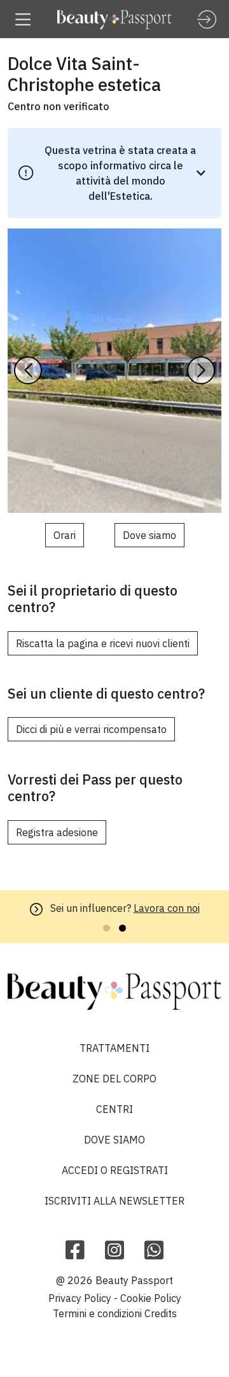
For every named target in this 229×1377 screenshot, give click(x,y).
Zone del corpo (114, 1078)
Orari (64, 535)
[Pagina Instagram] (114, 1251)
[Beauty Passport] (114, 19)
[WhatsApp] (154, 1251)
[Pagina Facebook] (75, 1251)
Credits (160, 1313)
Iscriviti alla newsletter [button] (114, 1200)
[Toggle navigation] (23, 19)
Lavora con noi (167, 908)
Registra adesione (57, 832)
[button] (201, 370)
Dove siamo (149, 535)
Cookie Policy (150, 1298)
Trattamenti (114, 1048)
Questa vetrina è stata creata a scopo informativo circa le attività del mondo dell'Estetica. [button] (120, 173)
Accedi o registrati (115, 1170)
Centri (114, 1109)
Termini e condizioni (97, 1313)
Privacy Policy (79, 1298)
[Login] (206, 19)
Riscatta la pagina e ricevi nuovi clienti (103, 643)
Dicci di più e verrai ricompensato (91, 729)
